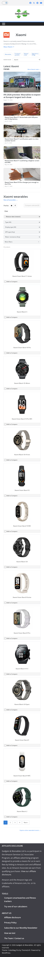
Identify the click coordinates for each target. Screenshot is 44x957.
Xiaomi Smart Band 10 (22, 490)
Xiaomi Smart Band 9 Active (22, 597)
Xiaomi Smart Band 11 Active (22, 276)
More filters (8, 242)
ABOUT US (6, 913)
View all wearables (11, 200)
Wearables (8, 54)
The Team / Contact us (14, 938)
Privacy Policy (10, 922)
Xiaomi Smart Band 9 (22, 740)
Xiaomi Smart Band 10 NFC (22, 526)
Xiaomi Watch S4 (22, 562)
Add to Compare (12, 281)
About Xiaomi (8, 47)
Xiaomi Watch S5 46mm (22, 383)
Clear (6, 211)
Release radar (26, 54)
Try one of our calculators (15, 906)
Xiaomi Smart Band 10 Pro (22, 348)
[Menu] (3, 24)
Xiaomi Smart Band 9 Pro (22, 633)
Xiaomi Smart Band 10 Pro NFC (22, 419)
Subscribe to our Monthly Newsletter (20, 928)
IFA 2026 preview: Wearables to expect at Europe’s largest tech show (22, 96)
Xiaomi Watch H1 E (22, 669)
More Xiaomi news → (34, 69)
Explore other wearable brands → (30, 830)
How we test (9, 933)
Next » (26, 822)
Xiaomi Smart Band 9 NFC (22, 776)
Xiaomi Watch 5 (22, 312)
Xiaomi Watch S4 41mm (22, 455)
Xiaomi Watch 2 (22, 811)
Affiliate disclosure (12, 917)
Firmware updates (17, 54)
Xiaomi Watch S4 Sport (22, 704)
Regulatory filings (35, 54)
